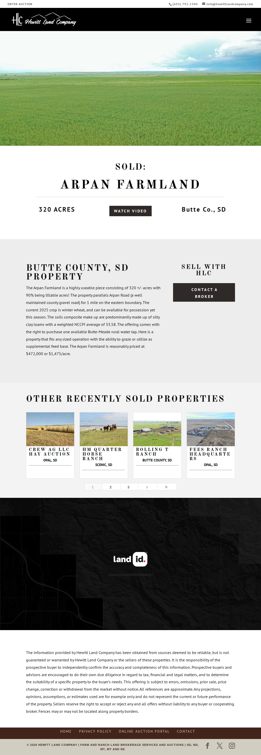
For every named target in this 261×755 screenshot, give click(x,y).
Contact (186, 731)
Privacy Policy (95, 731)
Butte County (67, 268)
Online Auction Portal (144, 731)
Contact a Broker (204, 293)
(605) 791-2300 (186, 4)
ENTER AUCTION (20, 4)
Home (66, 731)
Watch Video (130, 210)
